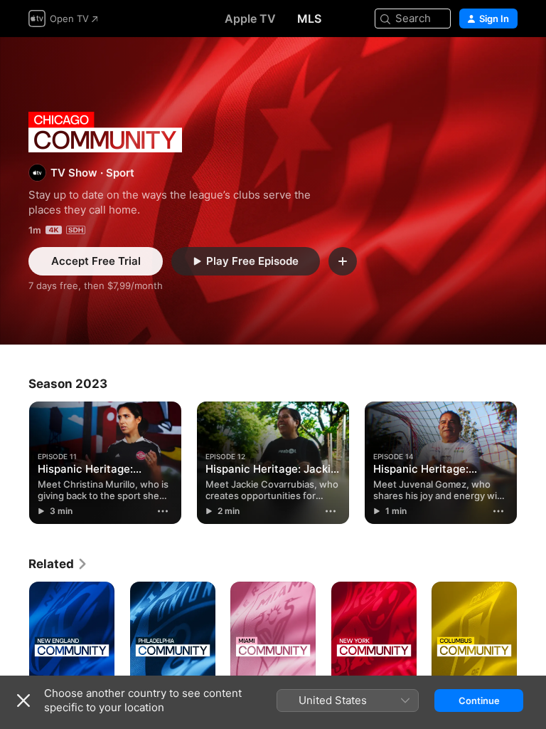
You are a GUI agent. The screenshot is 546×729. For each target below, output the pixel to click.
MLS (309, 18)
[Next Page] (532, 463)
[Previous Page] (14, 463)
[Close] (23, 700)
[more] (163, 511)
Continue (479, 700)
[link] (58, 564)
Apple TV (250, 18)
